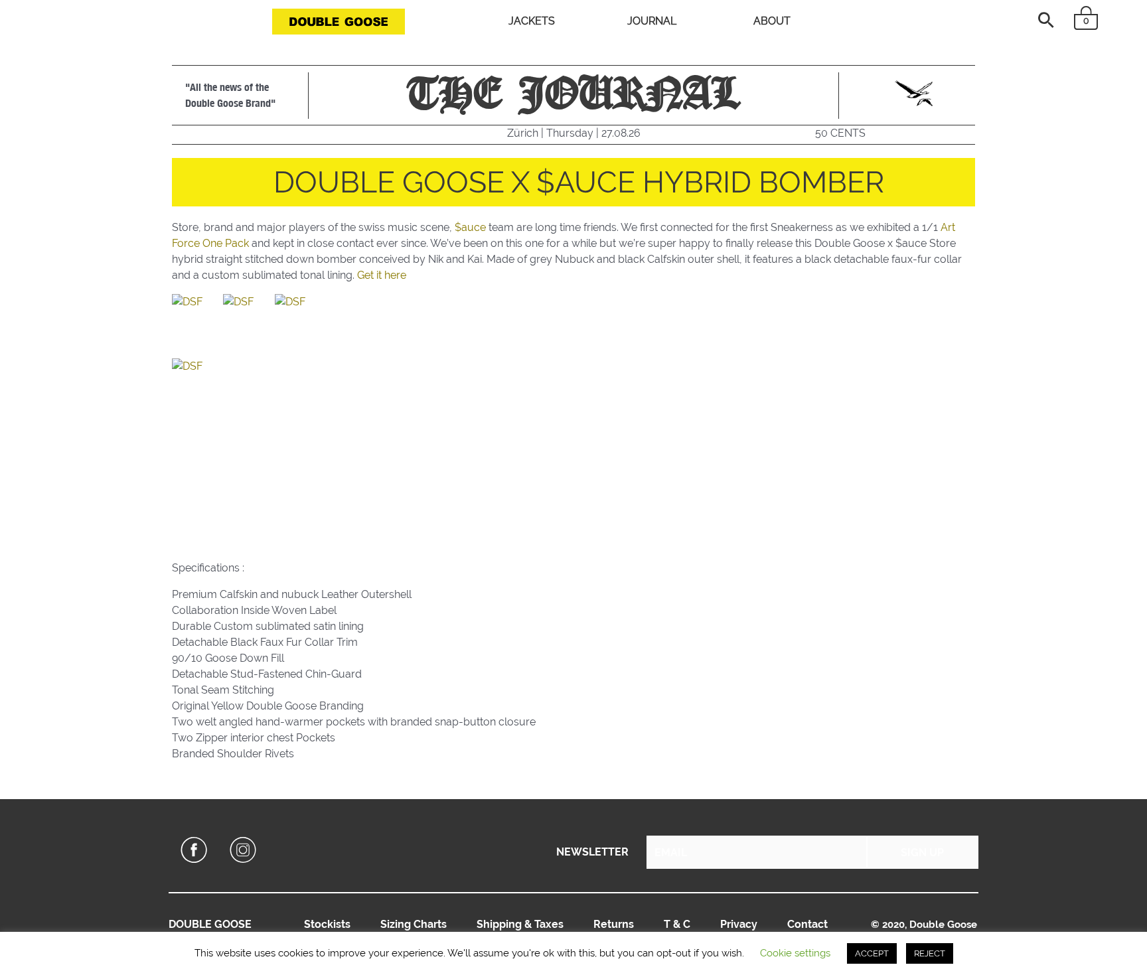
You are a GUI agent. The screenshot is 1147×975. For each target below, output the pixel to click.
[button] (1046, 20)
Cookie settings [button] (795, 953)
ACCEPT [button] (872, 953)
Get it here (381, 275)
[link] (327, 924)
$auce (470, 227)
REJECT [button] (929, 953)
